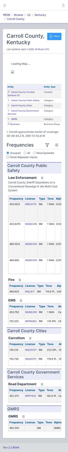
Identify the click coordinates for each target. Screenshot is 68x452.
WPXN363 (31, 321)
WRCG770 (30, 204)
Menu (56, 36)
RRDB (6, 14)
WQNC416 (31, 224)
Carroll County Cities (21, 105)
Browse (18, 14)
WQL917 (30, 291)
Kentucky (40, 14)
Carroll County (16, 18)
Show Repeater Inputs (23, 157)
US (29, 14)
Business (15, 124)
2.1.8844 (13, 447)
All (28, 153)
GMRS (14, 119)
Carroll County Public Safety (25, 100)
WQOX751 (31, 349)
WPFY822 (30, 395)
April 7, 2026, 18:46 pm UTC (35, 49)
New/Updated (45, 153)
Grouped (15, 153)
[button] (63, 5)
